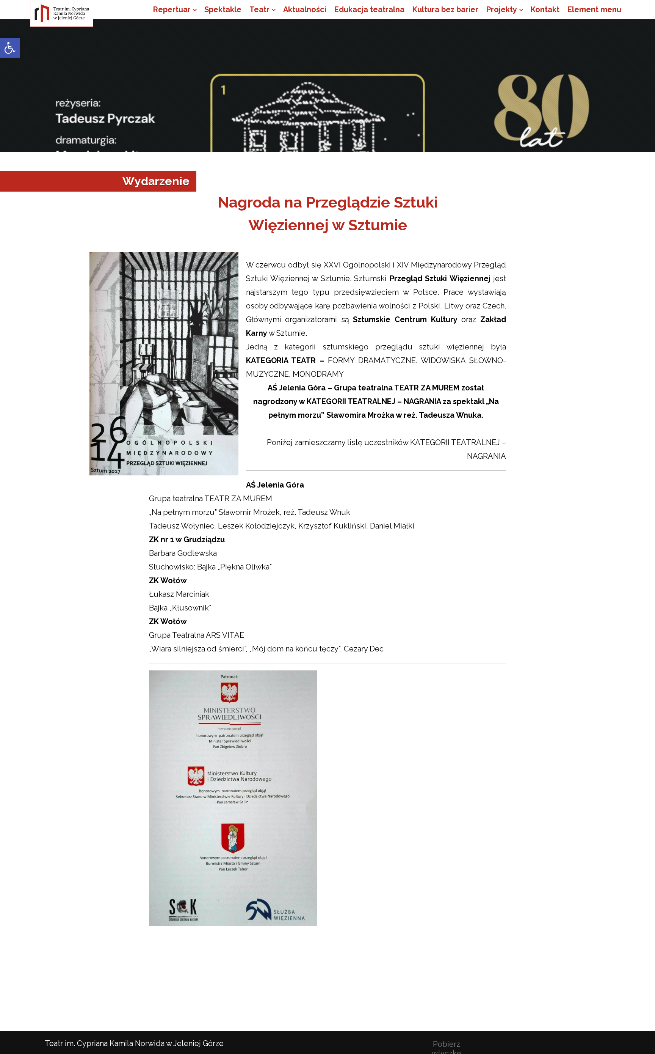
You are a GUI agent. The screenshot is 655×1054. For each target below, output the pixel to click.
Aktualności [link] (304, 9)
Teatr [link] (259, 9)
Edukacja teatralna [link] (369, 9)
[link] (10, 48)
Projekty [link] (501, 9)
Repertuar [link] (172, 9)
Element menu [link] (594, 9)
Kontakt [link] (545, 9)
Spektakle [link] (222, 9)
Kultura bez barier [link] (445, 9)
